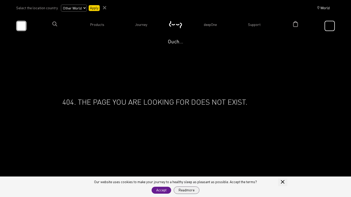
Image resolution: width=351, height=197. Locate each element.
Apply (94, 8)
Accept (161, 190)
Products (97, 25)
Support (254, 25)
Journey (141, 25)
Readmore (187, 190)
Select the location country (37, 8)
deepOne (210, 25)
